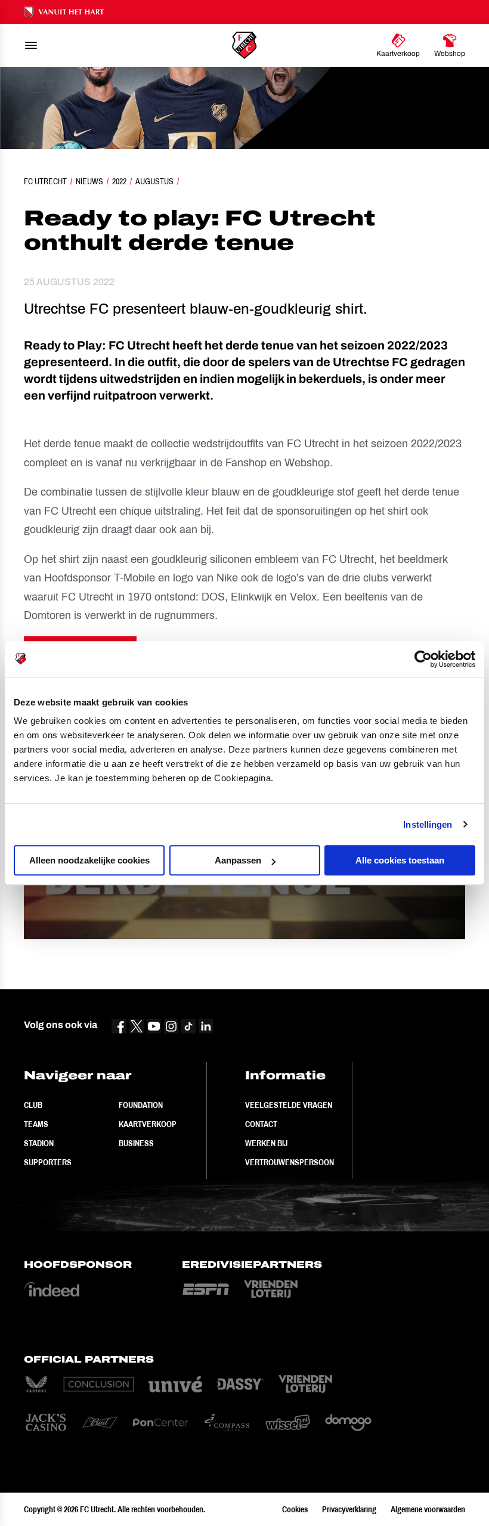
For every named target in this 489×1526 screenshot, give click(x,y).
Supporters (48, 1162)
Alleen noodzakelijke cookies (89, 860)
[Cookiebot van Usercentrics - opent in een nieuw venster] (423, 659)
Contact (261, 1124)
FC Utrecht (45, 181)
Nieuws (89, 181)
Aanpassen (238, 860)
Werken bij (266, 1143)
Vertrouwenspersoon (289, 1162)
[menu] (31, 45)
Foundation (141, 1105)
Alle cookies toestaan (399, 860)
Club (33, 1105)
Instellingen (427, 824)
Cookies (295, 1509)
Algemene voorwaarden (428, 1509)
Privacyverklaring (349, 1509)
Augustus (154, 181)
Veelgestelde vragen (288, 1105)
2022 (119, 181)
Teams (36, 1124)
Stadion (39, 1143)
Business (136, 1143)
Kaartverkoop (148, 1124)
